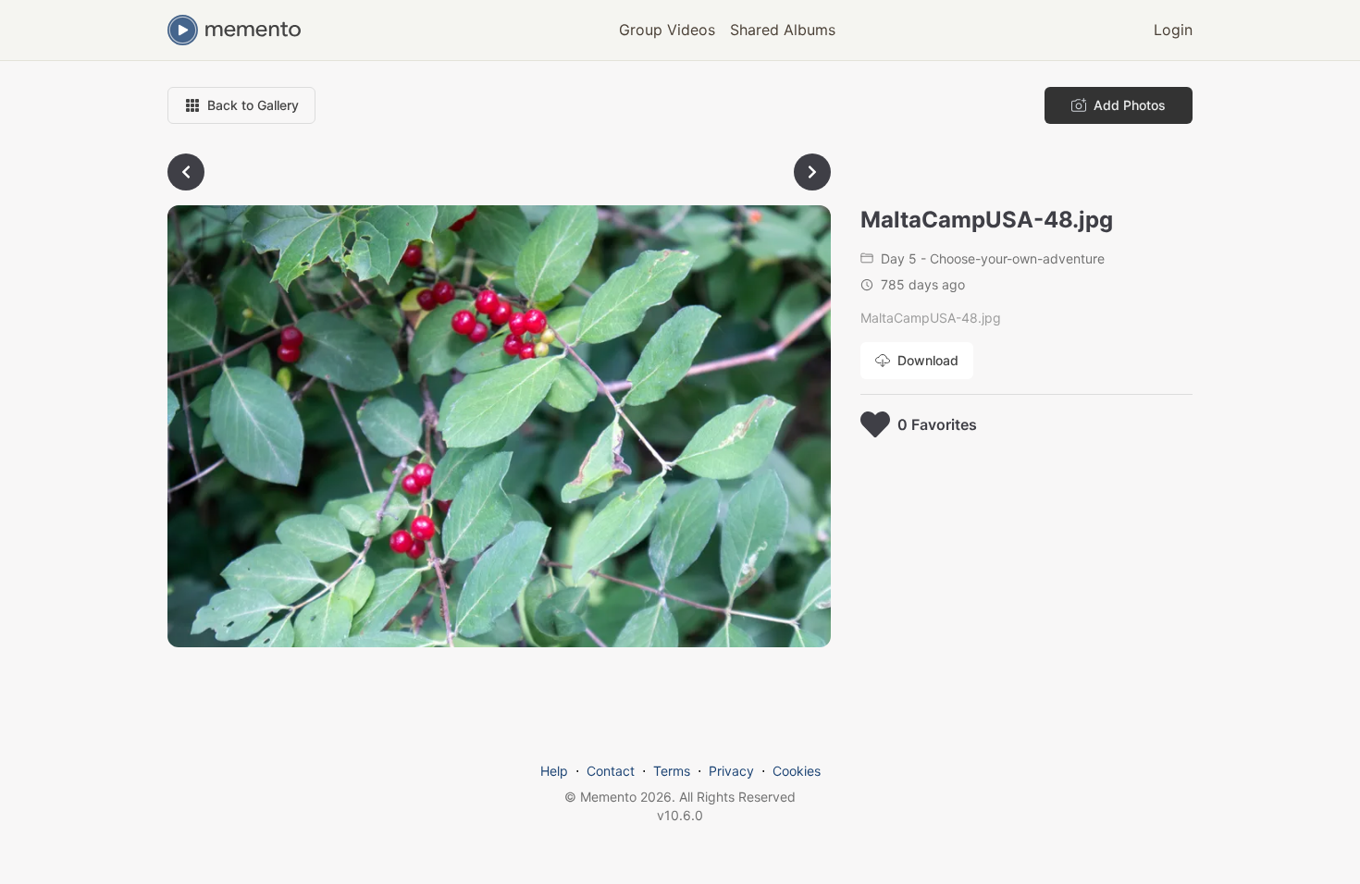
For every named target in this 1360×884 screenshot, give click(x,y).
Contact (611, 771)
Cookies (797, 771)
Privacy (731, 771)
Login (1173, 29)
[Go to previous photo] (185, 171)
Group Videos (667, 29)
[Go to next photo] (812, 171)
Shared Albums (782, 29)
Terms (671, 771)
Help (554, 771)
